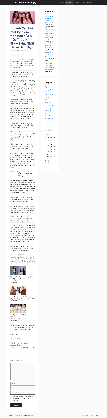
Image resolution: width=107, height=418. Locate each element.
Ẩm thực (47, 87)
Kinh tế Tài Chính (50, 105)
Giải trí (77, 2)
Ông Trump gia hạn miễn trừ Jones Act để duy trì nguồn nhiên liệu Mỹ (49, 33)
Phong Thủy (69, 2)
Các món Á (48, 97)
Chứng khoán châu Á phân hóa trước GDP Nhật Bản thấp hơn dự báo (49, 20)
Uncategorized (49, 118)
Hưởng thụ (48, 102)
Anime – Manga (87, 2)
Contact (97, 415)
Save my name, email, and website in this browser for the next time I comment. (23, 398)
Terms (91, 415)
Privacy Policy (85, 415)
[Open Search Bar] (94, 2)
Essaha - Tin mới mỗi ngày (23, 2)
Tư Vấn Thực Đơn (50, 116)
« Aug (46, 167)
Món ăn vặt (48, 108)
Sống (60, 2)
